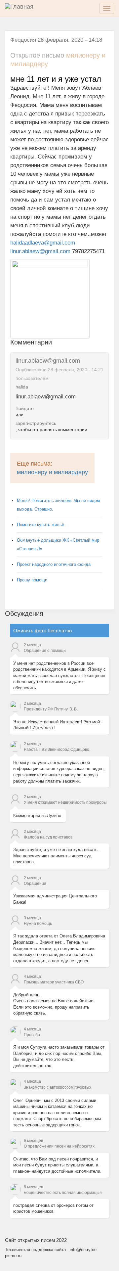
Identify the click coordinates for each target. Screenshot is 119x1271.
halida (22, 387)
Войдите (25, 408)
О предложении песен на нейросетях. (60, 1146)
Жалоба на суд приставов (48, 837)
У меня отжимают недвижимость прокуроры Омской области (65, 803)
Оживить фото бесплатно (42, 630)
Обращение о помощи (45, 650)
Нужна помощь (38, 923)
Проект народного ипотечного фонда (54, 564)
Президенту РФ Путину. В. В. (51, 709)
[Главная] (23, 8)
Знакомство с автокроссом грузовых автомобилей (57, 1088)
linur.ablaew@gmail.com (40, 251)
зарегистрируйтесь (36, 423)
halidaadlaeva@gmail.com (42, 243)
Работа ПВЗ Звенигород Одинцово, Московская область (57, 750)
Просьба (32, 1034)
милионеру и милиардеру (52, 472)
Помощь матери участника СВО (54, 982)
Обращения (35, 883)
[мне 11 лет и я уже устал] (50, 298)
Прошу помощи (32, 579)
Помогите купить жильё (40, 524)
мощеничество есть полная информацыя (63, 1192)
